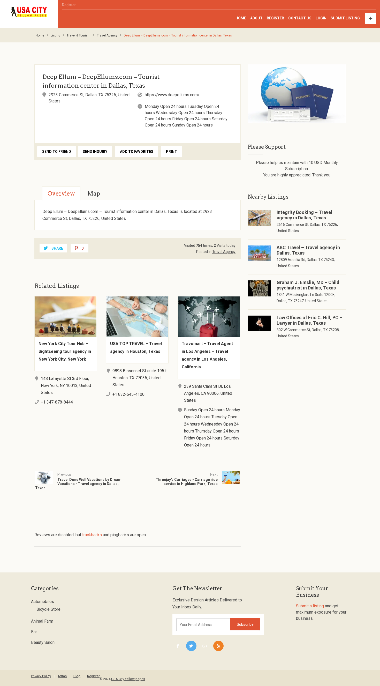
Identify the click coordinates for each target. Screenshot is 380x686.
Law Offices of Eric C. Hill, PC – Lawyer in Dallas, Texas (309, 320)
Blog (76, 676)
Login (321, 18)
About (256, 18)
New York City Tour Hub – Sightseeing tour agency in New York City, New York (65, 351)
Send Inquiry (95, 152)
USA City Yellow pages (128, 679)
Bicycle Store (48, 609)
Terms (62, 676)
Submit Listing (345, 18)
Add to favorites (136, 152)
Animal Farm (42, 621)
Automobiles (42, 601)
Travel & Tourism (78, 35)
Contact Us (299, 18)
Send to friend (56, 152)
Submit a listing (310, 605)
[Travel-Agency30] (297, 93)
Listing (55, 35)
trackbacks (92, 534)
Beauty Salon (43, 642)
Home (240, 18)
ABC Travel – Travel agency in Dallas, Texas (308, 250)
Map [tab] (93, 193)
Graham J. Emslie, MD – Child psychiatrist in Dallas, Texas (308, 285)
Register (69, 5)
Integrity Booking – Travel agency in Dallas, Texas (304, 215)
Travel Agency (107, 35)
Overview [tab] (61, 193)
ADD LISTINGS (370, 18)
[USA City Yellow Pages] (29, 12)
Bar (34, 631)
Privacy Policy (41, 676)
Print (171, 152)
